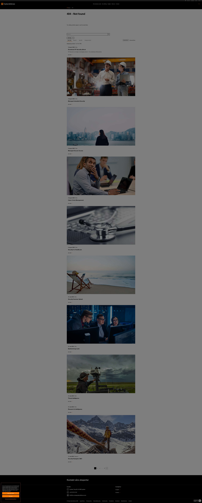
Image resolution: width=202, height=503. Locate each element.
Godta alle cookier (10, 493)
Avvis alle (10, 496)
